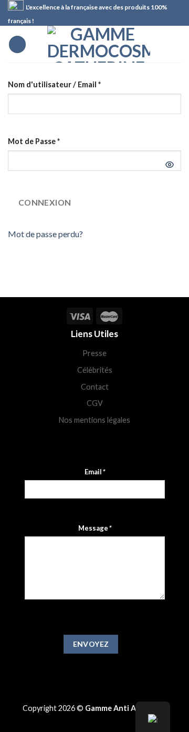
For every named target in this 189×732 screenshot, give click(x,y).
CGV (95, 403)
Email (94, 471)
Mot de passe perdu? (45, 234)
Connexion (44, 202)
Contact (95, 386)
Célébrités (94, 369)
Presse (94, 353)
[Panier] (176, 44)
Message (94, 528)
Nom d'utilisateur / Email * (54, 84)
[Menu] (17, 44)
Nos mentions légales (94, 419)
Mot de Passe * (34, 141)
